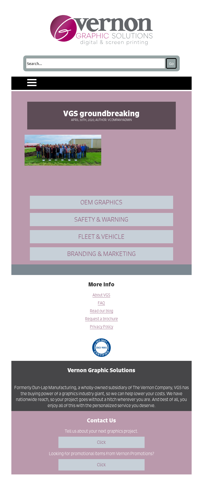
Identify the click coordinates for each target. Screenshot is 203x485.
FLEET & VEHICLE (101, 236)
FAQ (101, 303)
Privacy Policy (101, 327)
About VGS (101, 295)
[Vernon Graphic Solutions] (101, 29)
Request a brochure (101, 319)
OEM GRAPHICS (101, 202)
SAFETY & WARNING (101, 219)
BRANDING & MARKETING (101, 254)
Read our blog (101, 311)
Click (101, 442)
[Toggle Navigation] (31, 82)
